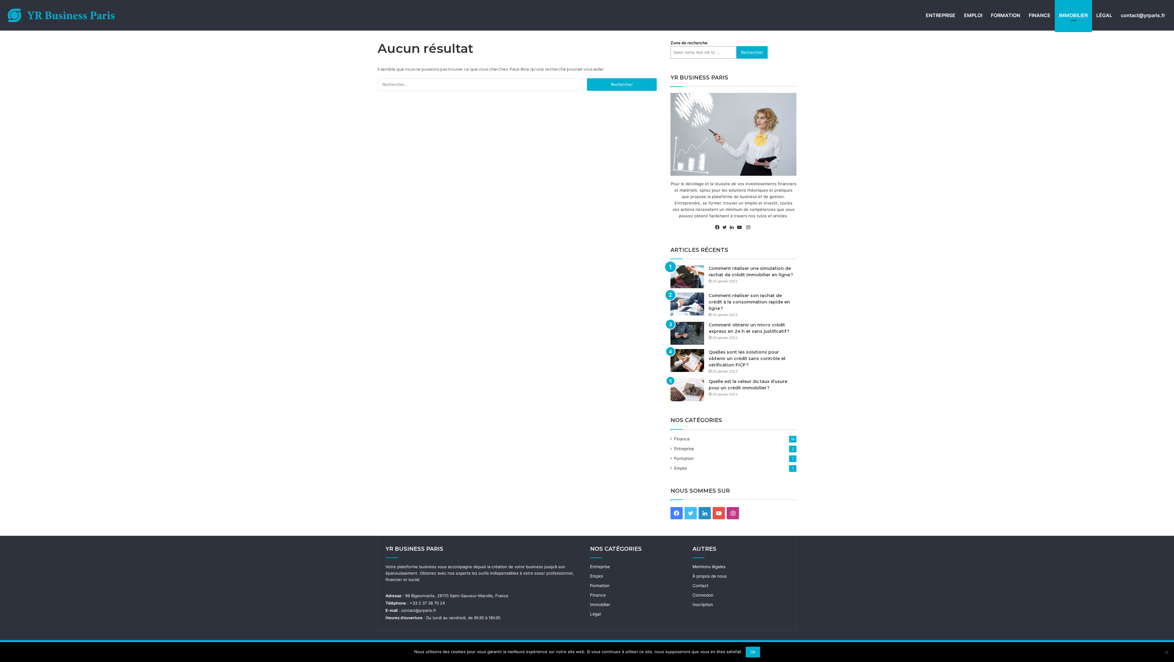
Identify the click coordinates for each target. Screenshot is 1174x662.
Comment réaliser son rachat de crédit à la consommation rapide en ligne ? (749, 302)
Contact (700, 585)
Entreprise (940, 15)
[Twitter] (726, 227)
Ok (752, 651)
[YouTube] (740, 227)
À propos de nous (709, 576)
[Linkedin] (733, 227)
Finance (1039, 15)
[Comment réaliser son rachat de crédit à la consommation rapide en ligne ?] (687, 303)
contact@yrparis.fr (1143, 15)
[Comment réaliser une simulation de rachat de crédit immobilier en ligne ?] (687, 276)
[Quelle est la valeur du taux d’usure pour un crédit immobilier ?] (687, 389)
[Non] (1166, 652)
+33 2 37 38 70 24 (427, 603)
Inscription (702, 604)
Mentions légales (708, 566)
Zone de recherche (688, 42)
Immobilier (1073, 15)
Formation (1005, 15)
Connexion (702, 595)
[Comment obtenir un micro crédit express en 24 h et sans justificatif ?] (687, 333)
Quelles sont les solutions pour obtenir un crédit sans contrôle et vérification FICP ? (747, 358)
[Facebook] (718, 227)
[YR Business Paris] (61, 15)
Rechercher (752, 52)
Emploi (973, 15)
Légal (1104, 15)
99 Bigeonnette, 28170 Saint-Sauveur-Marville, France (456, 595)
